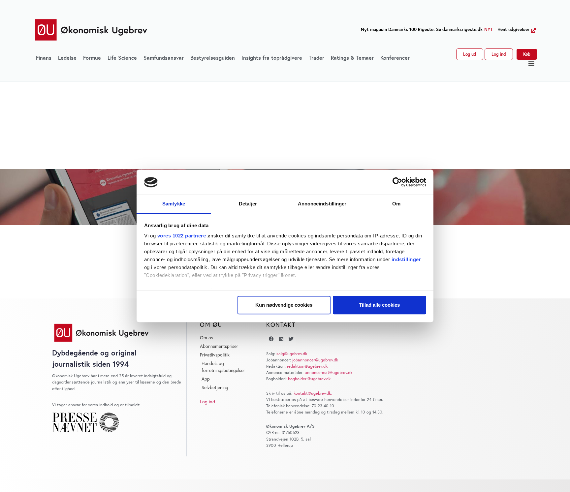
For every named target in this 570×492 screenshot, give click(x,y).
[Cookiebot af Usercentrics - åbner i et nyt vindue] (397, 182)
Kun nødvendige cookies (283, 305)
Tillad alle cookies (379, 305)
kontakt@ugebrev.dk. (313, 393)
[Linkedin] (281, 339)
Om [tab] (396, 204)
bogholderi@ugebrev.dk (309, 379)
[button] (531, 63)
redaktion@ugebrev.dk (307, 366)
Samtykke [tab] (173, 204)
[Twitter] (291, 339)
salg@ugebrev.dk (291, 353)
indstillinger (406, 259)
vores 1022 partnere (181, 236)
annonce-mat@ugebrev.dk (328, 372)
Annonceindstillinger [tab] (322, 204)
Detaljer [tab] (248, 204)
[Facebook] (271, 339)
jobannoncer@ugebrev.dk (315, 360)
